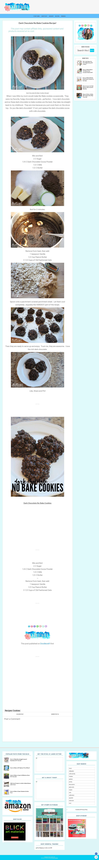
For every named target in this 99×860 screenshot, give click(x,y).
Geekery (51, 16)
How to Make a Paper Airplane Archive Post (19, 792)
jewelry (70, 781)
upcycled (71, 797)
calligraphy (71, 771)
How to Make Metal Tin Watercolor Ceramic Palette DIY (88, 71)
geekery (71, 779)
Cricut (70, 768)
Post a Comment (12, 719)
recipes (70, 789)
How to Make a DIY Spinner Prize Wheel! (20, 767)
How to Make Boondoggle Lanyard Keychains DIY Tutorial (18, 760)
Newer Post (54, 714)
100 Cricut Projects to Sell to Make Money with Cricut (20, 784)
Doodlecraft (45, 643)
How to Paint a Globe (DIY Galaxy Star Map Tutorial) (88, 96)
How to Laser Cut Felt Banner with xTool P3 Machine (88, 87)
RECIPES (57, 16)
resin (70, 792)
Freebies (63, 16)
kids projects (72, 784)
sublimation (71, 795)
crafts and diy (72, 773)
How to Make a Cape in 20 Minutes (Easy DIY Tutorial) (20, 776)
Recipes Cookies (12, 710)
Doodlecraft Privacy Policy (81, 809)
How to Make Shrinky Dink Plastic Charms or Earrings (88, 79)
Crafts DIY (44, 16)
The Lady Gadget (54, 858)
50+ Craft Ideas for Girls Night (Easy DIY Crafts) (88, 63)
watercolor (71, 800)
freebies (71, 776)
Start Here (36, 16)
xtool (70, 803)
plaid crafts (71, 787)
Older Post (20, 714)
